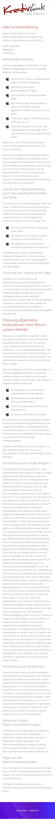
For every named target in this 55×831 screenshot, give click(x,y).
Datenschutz (21, 810)
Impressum (34, 810)
